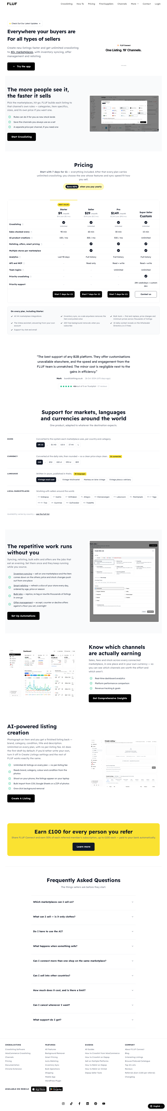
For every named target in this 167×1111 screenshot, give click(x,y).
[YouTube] (103, 1103)
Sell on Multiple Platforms (96, 1061)
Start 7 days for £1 (64, 294)
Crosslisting (66, 3)
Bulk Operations (52, 1069)
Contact (147, 3)
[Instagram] (63, 1103)
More (133, 3)
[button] (137, 3)
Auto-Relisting (51, 1061)
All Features (50, 1049)
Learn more (83, 846)
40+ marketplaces (22, 52)
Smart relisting (21, 585)
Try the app (24, 66)
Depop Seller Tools (93, 1073)
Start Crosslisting (21, 136)
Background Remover (55, 1053)
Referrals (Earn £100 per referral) (140, 1073)
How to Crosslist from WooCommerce (102, 1053)
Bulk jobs (18, 594)
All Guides (89, 1049)
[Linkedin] (87, 1103)
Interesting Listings (134, 1057)
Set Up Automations (23, 615)
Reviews (128, 1069)
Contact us (146, 294)
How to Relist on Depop (96, 1065)
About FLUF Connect (134, 1049)
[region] (83, 251)
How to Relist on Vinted (96, 1069)
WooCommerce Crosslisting (17, 1053)
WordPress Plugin (53, 1081)
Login (158, 3)
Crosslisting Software (15, 1049)
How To (80, 3)
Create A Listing (21, 798)
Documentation (12, 1065)
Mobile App (50, 1077)
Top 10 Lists (130, 1065)
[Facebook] (79, 1103)
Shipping (49, 1073)
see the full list (42, 514)
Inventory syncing (23, 573)
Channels (122, 3)
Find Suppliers (106, 3)
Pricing (91, 3)
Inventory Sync (52, 1065)
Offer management (23, 602)
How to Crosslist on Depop (97, 1057)
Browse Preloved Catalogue (137, 1061)
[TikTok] (71, 1103)
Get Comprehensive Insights (110, 698)
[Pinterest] (95, 1103)
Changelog (130, 1077)
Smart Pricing (51, 1057)
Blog (127, 1053)
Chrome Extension (13, 1069)
